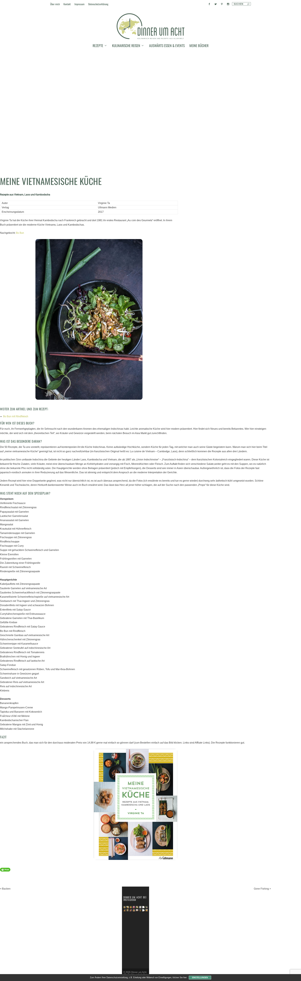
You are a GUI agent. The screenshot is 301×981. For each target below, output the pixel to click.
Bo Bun (19, 232)
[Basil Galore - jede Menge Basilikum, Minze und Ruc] (127, 907)
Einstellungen (200, 977)
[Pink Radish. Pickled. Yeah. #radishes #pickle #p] (134, 907)
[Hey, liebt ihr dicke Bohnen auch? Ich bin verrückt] (124, 910)
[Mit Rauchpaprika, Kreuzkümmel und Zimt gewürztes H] (131, 907)
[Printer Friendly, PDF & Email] (5, 871)
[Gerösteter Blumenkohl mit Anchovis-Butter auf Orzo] (140, 910)
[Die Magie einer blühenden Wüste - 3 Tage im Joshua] (137, 910)
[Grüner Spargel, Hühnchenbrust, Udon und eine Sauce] (127, 910)
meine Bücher (199, 46)
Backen (6, 888)
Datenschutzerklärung (98, 4)
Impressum (79, 4)
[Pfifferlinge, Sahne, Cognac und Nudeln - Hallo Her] (124, 907)
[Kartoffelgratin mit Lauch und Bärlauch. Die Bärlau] (146, 910)
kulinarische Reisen (126, 46)
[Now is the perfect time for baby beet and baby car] (146, 907)
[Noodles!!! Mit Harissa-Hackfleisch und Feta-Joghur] (137, 907)
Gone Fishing (261, 888)
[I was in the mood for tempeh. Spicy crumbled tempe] (134, 910)
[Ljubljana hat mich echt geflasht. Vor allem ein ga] (143, 907)
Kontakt (67, 4)
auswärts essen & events (167, 46)
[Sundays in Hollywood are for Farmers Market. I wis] (143, 910)
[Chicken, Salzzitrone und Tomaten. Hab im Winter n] (131, 910)
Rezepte (98, 46)
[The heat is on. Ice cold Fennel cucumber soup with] (140, 907)
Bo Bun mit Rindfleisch (15, 416)
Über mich (55, 4)
